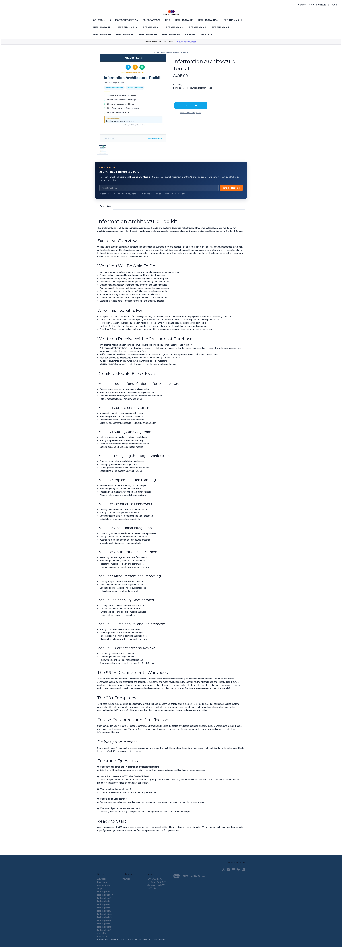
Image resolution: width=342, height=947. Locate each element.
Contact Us (206, 34)
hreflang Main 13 (127, 27)
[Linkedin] (243, 869)
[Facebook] (228, 869)
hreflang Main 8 (148, 34)
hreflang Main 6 (102, 34)
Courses (98, 20)
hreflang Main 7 (125, 34)
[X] (223, 869)
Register (325, 4)
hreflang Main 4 (197, 27)
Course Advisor (151, 20)
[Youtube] (233, 869)
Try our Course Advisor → (187, 42)
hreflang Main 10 (208, 20)
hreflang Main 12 (103, 27)
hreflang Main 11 (232, 20)
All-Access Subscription (124, 20)
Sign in (313, 4)
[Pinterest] (238, 869)
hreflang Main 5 (220, 27)
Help (167, 20)
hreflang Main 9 (171, 34)
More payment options (190, 112)
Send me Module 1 (231, 188)
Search (302, 4)
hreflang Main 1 (184, 20)
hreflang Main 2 (151, 27)
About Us (190, 34)
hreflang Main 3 (174, 27)
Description (105, 206)
